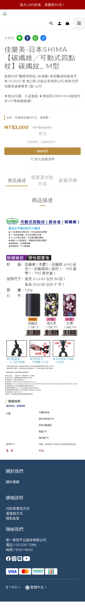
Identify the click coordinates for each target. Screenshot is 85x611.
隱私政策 (12, 518)
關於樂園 (12, 482)
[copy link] (43, 38)
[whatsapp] (35, 38)
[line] (20, 38)
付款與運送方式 (17, 508)
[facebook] (27, 38)
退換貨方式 (14, 513)
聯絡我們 (42, 151)
